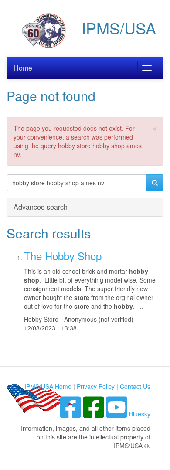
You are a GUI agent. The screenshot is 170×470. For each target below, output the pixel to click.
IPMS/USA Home (47, 386)
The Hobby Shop (63, 255)
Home (23, 68)
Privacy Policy (96, 386)
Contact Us (135, 386)
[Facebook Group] (71, 413)
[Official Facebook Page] (94, 413)
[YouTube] (117, 413)
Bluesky (139, 413)
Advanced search (41, 207)
